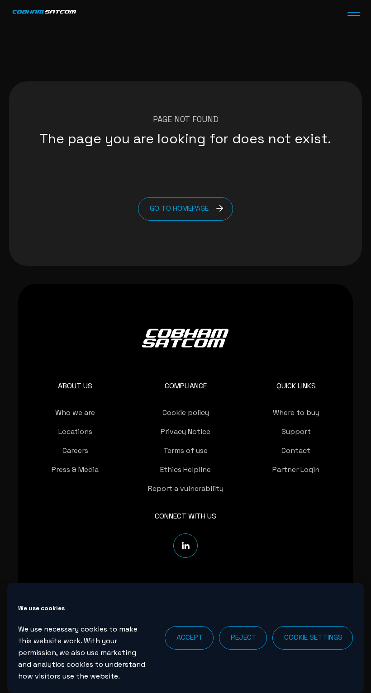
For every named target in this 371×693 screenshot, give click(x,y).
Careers (75, 450)
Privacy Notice (185, 431)
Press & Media (75, 469)
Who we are (75, 412)
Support (296, 431)
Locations (75, 431)
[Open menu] (354, 13)
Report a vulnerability (186, 488)
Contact (295, 450)
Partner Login (295, 469)
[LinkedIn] (185, 545)
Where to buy (296, 412)
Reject (244, 637)
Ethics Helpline (185, 469)
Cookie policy (185, 412)
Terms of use (185, 450)
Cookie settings (313, 637)
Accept (189, 637)
